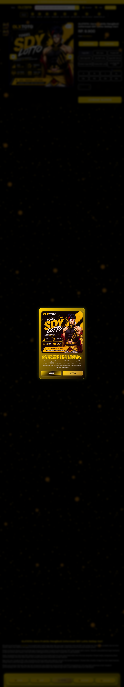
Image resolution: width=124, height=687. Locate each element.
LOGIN (51, 373)
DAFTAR (73, 373)
